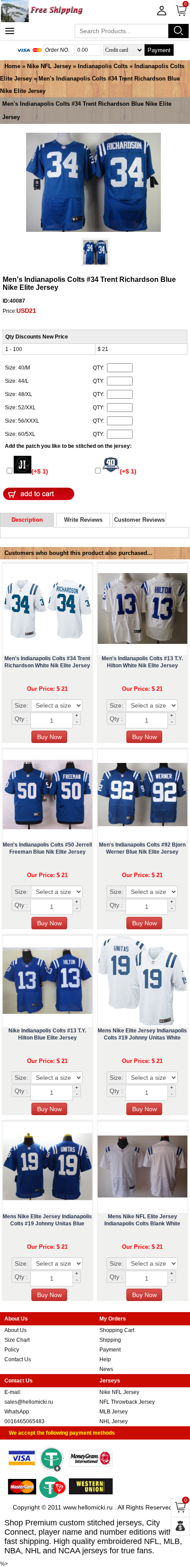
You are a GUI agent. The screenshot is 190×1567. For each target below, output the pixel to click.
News (106, 1369)
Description (27, 519)
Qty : (21, 718)
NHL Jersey (113, 1421)
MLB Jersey (113, 1412)
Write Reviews (83, 519)
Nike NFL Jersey (49, 66)
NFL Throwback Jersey (127, 1402)
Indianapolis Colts (103, 66)
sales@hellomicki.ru (28, 1402)
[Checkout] (180, 1526)
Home (12, 66)
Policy (11, 1350)
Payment (159, 50)
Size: (21, 705)
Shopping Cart (116, 1330)
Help (105, 1359)
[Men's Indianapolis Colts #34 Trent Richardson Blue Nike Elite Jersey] (93, 183)
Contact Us (17, 1359)
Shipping (110, 1340)
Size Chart (17, 1340)
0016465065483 (24, 1421)
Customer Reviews (139, 519)
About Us (15, 1330)
